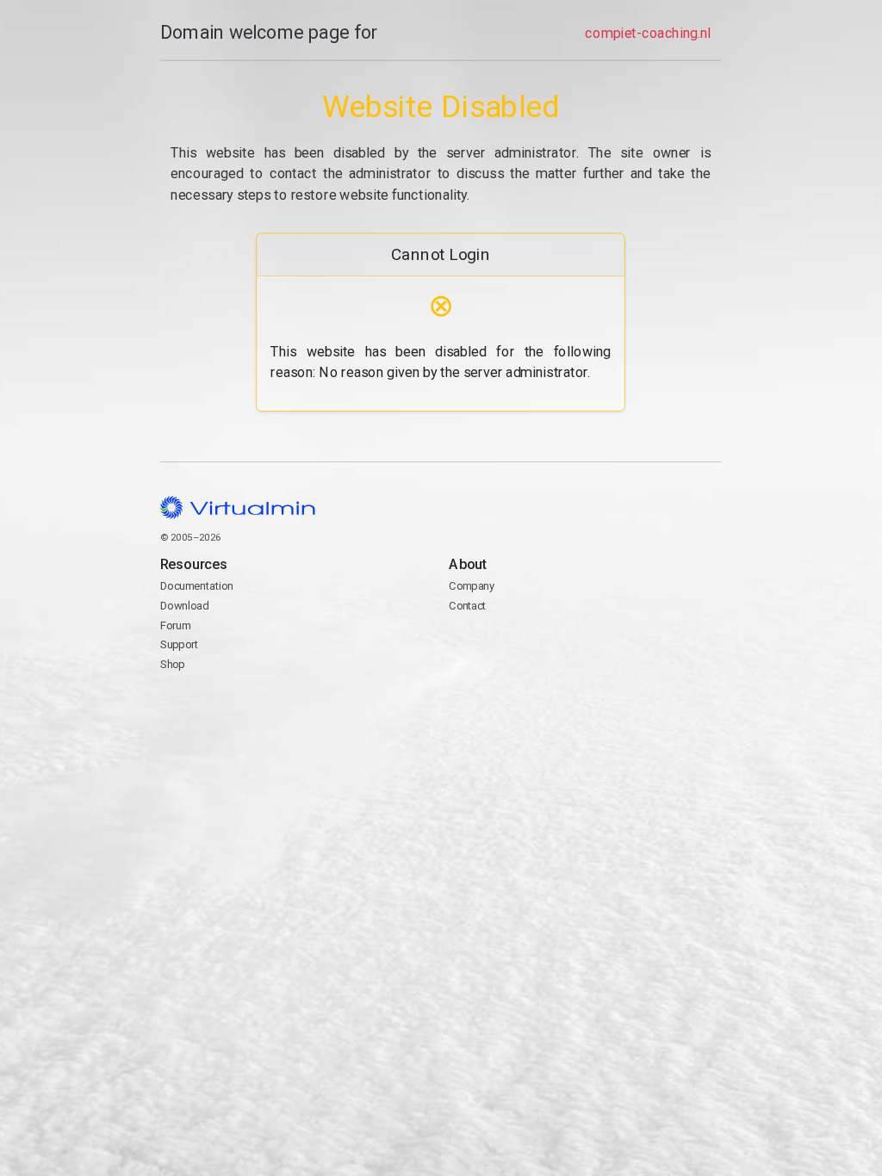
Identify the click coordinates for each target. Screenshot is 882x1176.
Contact (516, 646)
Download (184, 605)
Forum (175, 625)
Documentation (196, 585)
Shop (172, 664)
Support (179, 645)
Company (472, 585)
